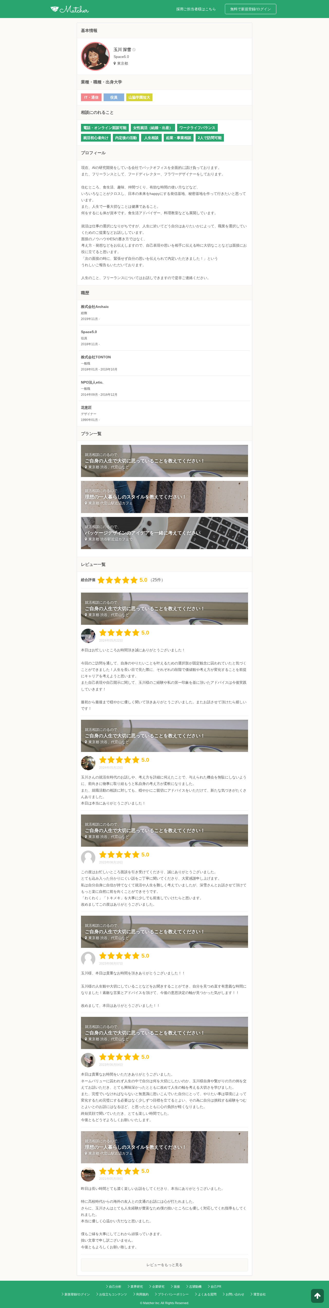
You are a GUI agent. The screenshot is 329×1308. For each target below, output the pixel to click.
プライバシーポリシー (173, 1294)
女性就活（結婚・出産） (153, 128)
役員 (113, 97)
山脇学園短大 (139, 97)
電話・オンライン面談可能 (104, 128)
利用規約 (142, 1294)
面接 (177, 1286)
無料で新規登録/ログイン (250, 9)
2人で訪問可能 (210, 138)
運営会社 (259, 1294)
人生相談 (151, 138)
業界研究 (137, 1286)
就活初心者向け (95, 138)
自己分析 (115, 1286)
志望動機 (195, 1286)
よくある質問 (207, 1294)
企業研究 (158, 1286)
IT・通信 (91, 97)
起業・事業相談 (178, 138)
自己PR (216, 1286)
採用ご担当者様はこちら (196, 9)
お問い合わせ (235, 1294)
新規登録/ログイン (77, 1294)
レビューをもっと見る (164, 1265)
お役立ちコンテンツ (113, 1294)
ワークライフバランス (197, 128)
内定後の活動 (126, 138)
